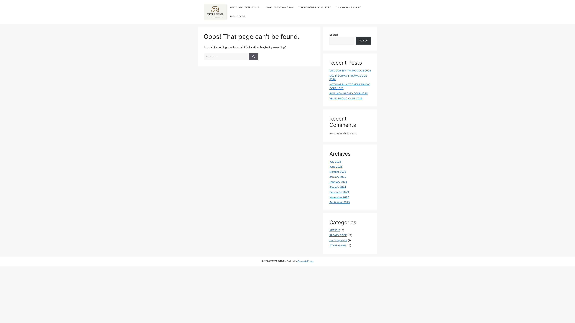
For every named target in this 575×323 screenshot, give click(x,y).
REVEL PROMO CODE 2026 (345, 98)
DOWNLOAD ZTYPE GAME (279, 7)
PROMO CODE (237, 16)
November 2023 (339, 197)
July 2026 (335, 161)
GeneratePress (305, 261)
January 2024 (337, 187)
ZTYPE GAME (337, 245)
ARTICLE (334, 230)
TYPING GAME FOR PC (348, 7)
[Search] (253, 56)
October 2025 (337, 171)
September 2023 (339, 202)
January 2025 (337, 176)
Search (333, 34)
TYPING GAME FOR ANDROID (314, 7)
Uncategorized (338, 240)
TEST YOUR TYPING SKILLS (244, 7)
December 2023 (339, 192)
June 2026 (335, 166)
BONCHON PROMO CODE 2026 (348, 93)
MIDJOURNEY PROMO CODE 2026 (350, 70)
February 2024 (338, 181)
